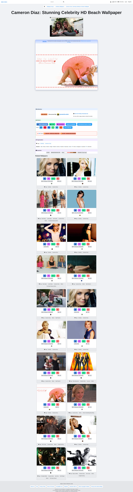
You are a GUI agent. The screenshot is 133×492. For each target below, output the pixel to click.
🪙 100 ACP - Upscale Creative (51, 133)
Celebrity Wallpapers (60, 6)
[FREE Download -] (75, 404)
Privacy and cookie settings (96, 486)
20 (53, 178)
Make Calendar (71, 124)
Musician (66, 146)
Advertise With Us (73, 486)
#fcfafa (65, 152)
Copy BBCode (67, 127)
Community (121, 1)
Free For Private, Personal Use (81, 113)
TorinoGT (55, 183)
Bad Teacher (58, 317)
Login (126, 1)
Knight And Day (61, 444)
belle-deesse (55, 215)
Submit (115, 1)
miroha (85, 183)
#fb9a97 (68, 152)
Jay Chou (57, 476)
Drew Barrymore (76, 381)
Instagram (78, 146)
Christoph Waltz (44, 476)
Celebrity (42, 143)
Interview (89, 146)
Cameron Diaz (48, 143)
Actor (70, 146)
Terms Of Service (50, 486)
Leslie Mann (49, 218)
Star (41, 146)
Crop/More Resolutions (84, 124)
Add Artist (44, 114)
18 (84, 178)
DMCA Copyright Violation (84, 486)
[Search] (63, 2)
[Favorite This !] (79, 404)
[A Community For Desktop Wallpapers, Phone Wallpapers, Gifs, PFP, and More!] (44, 6)
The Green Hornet (53, 478)
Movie (47, 146)
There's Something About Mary (88, 412)
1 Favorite (61, 124)
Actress (58, 146)
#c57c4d (71, 152)
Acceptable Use (59, 486)
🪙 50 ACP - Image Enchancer (68, 133)
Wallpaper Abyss (50, 6)
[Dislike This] (88, 404)
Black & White (75, 473)
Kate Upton (55, 218)
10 (53, 275)
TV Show (73, 146)
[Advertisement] (66, 99)
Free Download (42, 124)
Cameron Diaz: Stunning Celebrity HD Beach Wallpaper (77, 6)
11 (53, 210)
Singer (51, 146)
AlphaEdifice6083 (64, 114)
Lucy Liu (88, 381)
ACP (39, 133)
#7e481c (74, 152)
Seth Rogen (62, 476)
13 (53, 244)
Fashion (62, 146)
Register (129, 1)
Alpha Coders (4, 1)
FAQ (37, 486)
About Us (32, 486)
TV (86, 146)
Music (44, 146)
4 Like (52, 124)
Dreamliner (85, 280)
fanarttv (55, 280)
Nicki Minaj (44, 218)
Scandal (83, 146)
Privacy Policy (42, 486)
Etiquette (66, 486)
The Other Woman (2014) (53, 220)
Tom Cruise (44, 444)
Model (54, 146)
